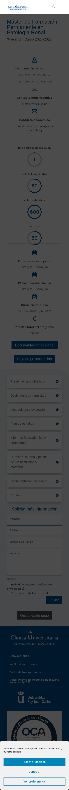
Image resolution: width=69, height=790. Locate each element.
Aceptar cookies (35, 762)
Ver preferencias (34, 781)
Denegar (35, 772)
